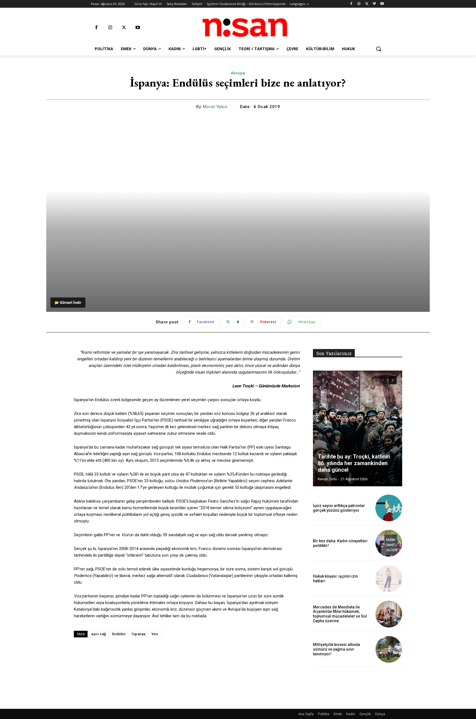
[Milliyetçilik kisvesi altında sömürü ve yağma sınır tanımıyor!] (388, 649)
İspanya (138, 634)
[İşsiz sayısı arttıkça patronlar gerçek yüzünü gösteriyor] (388, 508)
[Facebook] (351, 4)
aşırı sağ (98, 634)
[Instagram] (359, 4)
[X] (367, 4)
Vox (155, 634)
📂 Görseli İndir (68, 302)
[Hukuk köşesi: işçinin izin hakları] (388, 578)
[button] (378, 48)
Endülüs (119, 634)
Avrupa (238, 73)
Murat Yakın (215, 106)
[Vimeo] (374, 4)
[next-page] (393, 380)
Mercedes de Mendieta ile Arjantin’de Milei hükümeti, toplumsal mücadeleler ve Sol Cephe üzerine (340, 614)
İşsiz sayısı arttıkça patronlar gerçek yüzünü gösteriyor (339, 508)
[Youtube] (382, 4)
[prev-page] (383, 380)
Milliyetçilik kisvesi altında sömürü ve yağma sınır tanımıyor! (336, 649)
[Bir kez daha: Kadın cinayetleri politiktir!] (388, 543)
